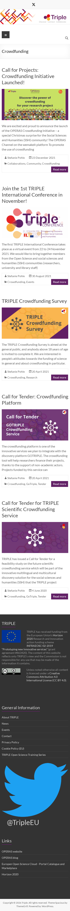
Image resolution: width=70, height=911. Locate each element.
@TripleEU (23, 822)
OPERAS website (12, 851)
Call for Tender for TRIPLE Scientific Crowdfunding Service (30, 509)
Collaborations (16, 163)
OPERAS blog (10, 857)
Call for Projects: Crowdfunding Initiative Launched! (28, 76)
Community (34, 163)
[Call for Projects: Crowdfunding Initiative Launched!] (35, 91)
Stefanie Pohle (16, 157)
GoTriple (31, 484)
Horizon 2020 (10, 874)
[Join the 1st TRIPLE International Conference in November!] (35, 209)
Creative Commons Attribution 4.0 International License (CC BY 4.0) (46, 677)
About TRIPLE (10, 717)
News (5, 723)
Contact (6, 736)
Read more (59, 169)
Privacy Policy (10, 742)
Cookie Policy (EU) (13, 748)
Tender (42, 484)
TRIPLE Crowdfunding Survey (34, 301)
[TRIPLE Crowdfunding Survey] (35, 309)
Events (30, 282)
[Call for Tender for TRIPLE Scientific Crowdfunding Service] (35, 524)
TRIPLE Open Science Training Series (24, 754)
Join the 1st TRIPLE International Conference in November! (32, 194)
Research (31, 377)
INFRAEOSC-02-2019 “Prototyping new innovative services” (27, 647)
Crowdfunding (51, 163)
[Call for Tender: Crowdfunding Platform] (35, 411)
